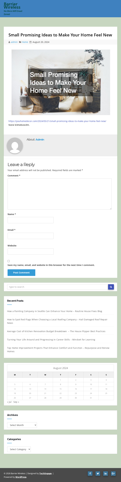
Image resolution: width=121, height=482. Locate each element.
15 (60, 389)
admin (14, 41)
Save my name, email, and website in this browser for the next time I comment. (51, 265)
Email (11, 229)
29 (60, 398)
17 (91, 389)
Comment (14, 175)
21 (45, 393)
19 (15, 393)
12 (15, 389)
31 (91, 398)
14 (45, 389)
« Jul (9, 401)
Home (25, 41)
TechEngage (45, 473)
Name (12, 214)
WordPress (20, 477)
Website (12, 245)
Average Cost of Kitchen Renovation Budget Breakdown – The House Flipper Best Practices (56, 331)
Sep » (16, 401)
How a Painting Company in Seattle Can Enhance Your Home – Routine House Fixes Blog (54, 311)
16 (76, 389)
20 (30, 393)
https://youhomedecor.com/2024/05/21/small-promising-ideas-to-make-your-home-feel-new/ (57, 121)
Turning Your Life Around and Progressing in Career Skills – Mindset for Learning (51, 339)
